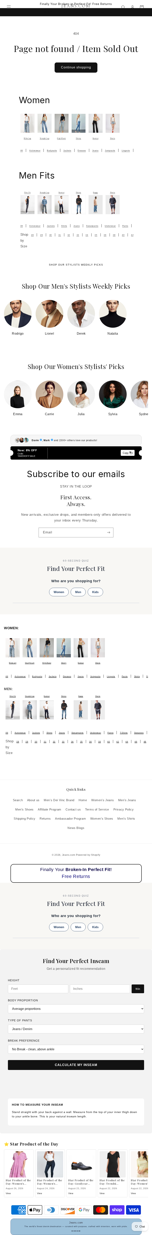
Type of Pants (20, 1020)
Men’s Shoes (24, 809)
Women (59, 592)
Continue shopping (76, 67)
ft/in (138, 988)
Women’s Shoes (101, 818)
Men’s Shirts (126, 818)
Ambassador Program (70, 818)
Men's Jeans (127, 800)
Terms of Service (97, 809)
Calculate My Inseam (76, 1065)
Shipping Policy (24, 818)
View (8, 1193)
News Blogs (75, 828)
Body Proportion (23, 1000)
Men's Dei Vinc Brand (59, 800)
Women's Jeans (102, 800)
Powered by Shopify (88, 855)
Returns (45, 818)
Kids (95, 592)
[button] (8, 7)
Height (14, 980)
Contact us (73, 809)
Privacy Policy (123, 809)
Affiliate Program (49, 809)
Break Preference (24, 1040)
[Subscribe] (108, 532)
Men (78, 592)
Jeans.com (68, 855)
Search (18, 800)
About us (33, 800)
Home (83, 800)
